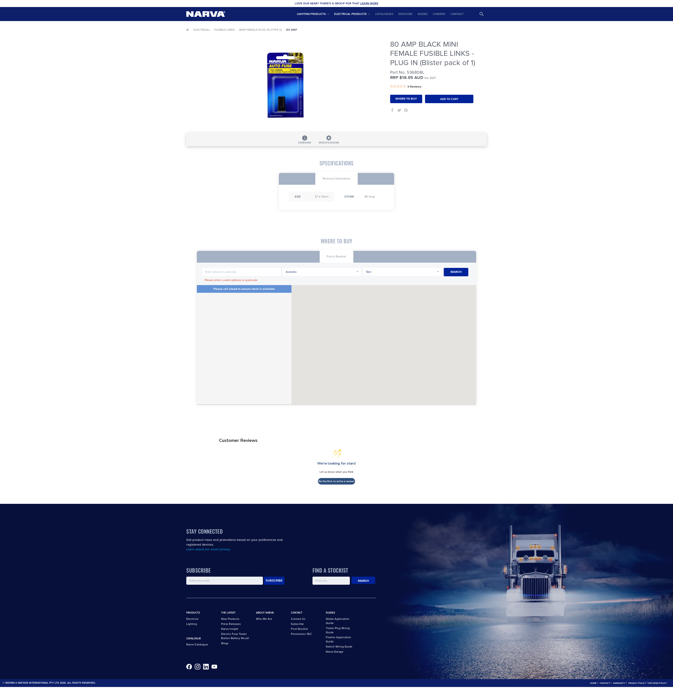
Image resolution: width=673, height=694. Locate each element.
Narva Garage (334, 651)
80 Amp (291, 29)
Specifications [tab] (329, 143)
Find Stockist (299, 629)
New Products (230, 619)
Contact (457, 14)
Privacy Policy (637, 683)
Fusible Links (224, 29)
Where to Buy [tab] (406, 98)
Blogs (225, 643)
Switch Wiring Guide (339, 646)
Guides (423, 14)
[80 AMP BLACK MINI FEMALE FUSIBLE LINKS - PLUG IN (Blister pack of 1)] (286, 85)
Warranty (619, 683)
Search (363, 580)
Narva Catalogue (197, 644)
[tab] (336, 178)
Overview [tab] (304, 143)
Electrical (201, 29)
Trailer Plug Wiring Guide (338, 630)
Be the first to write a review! (336, 481)
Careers (439, 14)
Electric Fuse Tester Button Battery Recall (235, 636)
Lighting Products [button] (311, 14)
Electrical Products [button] (350, 14)
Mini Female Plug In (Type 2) (260, 29)
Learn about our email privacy (208, 549)
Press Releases (231, 624)
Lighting (191, 624)
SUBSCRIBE (274, 580)
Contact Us (298, 619)
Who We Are (264, 619)
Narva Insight (229, 629)
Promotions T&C (301, 634)
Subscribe (297, 624)
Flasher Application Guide (338, 639)
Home (593, 683)
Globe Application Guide (337, 621)
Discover (405, 14)
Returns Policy (657, 683)
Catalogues (384, 14)
